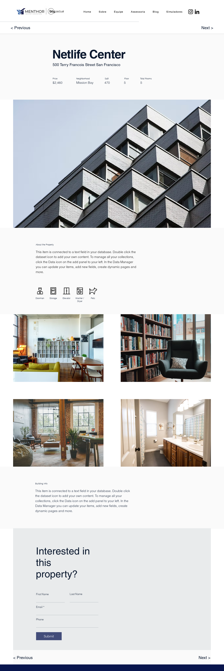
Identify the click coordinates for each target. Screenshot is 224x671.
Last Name (76, 594)
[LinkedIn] (197, 12)
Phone (40, 619)
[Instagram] (190, 12)
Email (39, 607)
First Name (42, 594)
